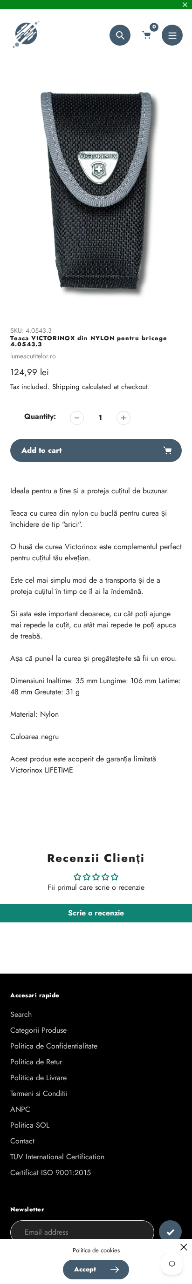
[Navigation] (172, 35)
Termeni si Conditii (39, 1093)
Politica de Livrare (38, 1077)
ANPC (20, 1109)
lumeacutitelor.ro (33, 356)
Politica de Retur (36, 1061)
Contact (22, 1141)
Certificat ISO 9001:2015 (50, 1172)
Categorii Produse (38, 1030)
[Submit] (170, 1231)
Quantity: (40, 416)
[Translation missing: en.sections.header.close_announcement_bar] (185, 4)
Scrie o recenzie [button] (96, 913)
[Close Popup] (184, 1247)
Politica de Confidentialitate (53, 1046)
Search (21, 1014)
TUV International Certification (57, 1156)
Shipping (66, 387)
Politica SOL (29, 1125)
